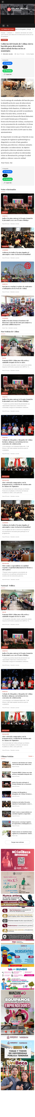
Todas (30, 756)
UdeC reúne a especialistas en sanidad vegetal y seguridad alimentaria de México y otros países (17, 568)
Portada (3, 32)
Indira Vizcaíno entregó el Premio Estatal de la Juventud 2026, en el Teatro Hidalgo (17, 219)
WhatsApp (8, 70)
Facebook (8, 63)
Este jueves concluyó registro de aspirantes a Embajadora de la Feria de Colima (17, 287)
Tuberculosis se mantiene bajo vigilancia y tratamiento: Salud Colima (22, 833)
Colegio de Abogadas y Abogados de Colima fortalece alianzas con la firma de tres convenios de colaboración (17, 442)
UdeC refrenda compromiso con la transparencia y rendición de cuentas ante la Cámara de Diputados (16, 484)
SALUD (4, 358)
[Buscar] (8, 26)
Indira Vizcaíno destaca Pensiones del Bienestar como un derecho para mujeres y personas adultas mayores (17, 322)
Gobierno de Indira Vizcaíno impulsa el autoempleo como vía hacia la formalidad (16, 253)
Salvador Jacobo (8, 54)
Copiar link (8, 74)
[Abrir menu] (3, 26)
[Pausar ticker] (33, 29)
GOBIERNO (4, 39)
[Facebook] (2, 1)
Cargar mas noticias (17, 842)
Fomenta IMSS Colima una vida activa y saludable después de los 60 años (15, 361)
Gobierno (9, 32)
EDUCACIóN (5, 480)
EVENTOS (5, 216)
